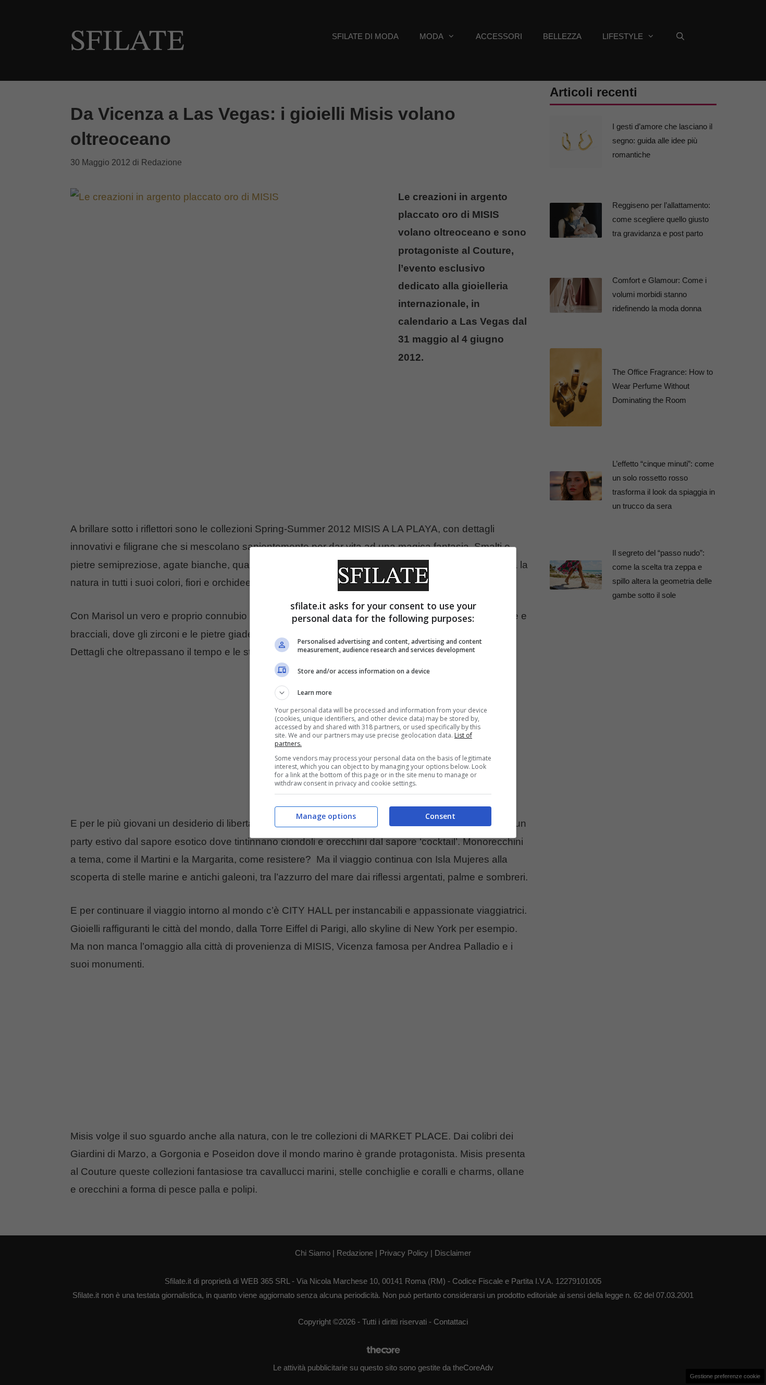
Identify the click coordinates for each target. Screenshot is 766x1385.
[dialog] (383, 692)
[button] (383, 692)
